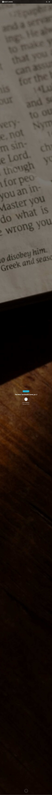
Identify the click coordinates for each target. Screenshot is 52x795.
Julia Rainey (26, 402)
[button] (49, 2)
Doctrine (26, 391)
